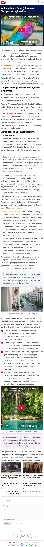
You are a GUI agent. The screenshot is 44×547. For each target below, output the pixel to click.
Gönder (7, 523)
